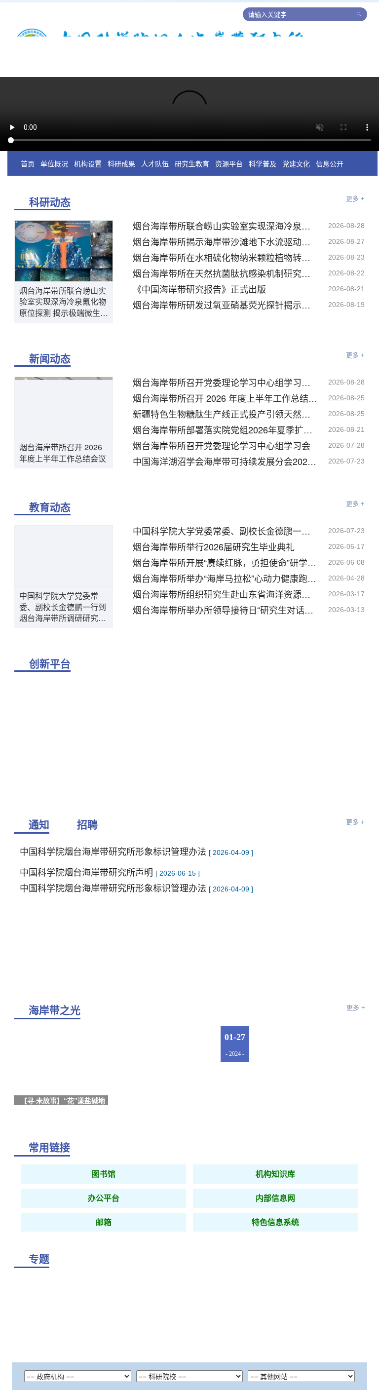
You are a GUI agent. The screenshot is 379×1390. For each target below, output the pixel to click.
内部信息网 (275, 1217)
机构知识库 (275, 1193)
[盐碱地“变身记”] (314, 1113)
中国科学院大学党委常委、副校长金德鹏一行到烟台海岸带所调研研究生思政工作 (62, 626)
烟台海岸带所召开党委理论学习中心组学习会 (221, 465)
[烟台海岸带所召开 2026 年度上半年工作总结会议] (63, 426)
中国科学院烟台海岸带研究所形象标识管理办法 (114, 897)
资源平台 (229, 183)
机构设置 (88, 183)
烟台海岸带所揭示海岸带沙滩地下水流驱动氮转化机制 (226, 261)
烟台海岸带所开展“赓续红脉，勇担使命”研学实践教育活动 (226, 582)
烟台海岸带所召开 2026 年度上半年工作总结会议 (62, 472)
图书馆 (103, 1193)
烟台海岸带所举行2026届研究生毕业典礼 (214, 566)
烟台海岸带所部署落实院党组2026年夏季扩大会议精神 (226, 449)
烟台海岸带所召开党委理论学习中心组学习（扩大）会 (226, 401)
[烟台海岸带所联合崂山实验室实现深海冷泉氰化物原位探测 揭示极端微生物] (63, 269)
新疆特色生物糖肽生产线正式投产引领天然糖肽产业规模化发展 (226, 433)
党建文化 (296, 183)
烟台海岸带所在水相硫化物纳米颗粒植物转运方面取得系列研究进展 (226, 276)
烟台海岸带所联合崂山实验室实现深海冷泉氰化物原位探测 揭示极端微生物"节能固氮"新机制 (62, 321)
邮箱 (104, 1241)
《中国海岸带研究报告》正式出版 (199, 308)
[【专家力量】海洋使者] (314, 1064)
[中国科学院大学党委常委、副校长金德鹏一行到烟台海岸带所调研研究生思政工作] (63, 575)
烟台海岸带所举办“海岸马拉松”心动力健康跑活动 (226, 597)
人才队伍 (155, 183)
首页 (28, 183)
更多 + (355, 218)
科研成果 (121, 183)
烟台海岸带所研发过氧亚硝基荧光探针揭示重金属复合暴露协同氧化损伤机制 (226, 324)
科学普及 (262, 183)
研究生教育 (192, 183)
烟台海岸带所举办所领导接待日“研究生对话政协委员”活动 (226, 629)
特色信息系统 (275, 1241)
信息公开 (329, 183)
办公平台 (103, 1217)
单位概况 (54, 183)
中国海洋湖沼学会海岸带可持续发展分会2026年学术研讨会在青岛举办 (226, 480)
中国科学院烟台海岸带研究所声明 (87, 881)
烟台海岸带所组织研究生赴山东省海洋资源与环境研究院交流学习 (226, 613)
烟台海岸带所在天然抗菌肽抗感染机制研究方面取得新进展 (226, 292)
